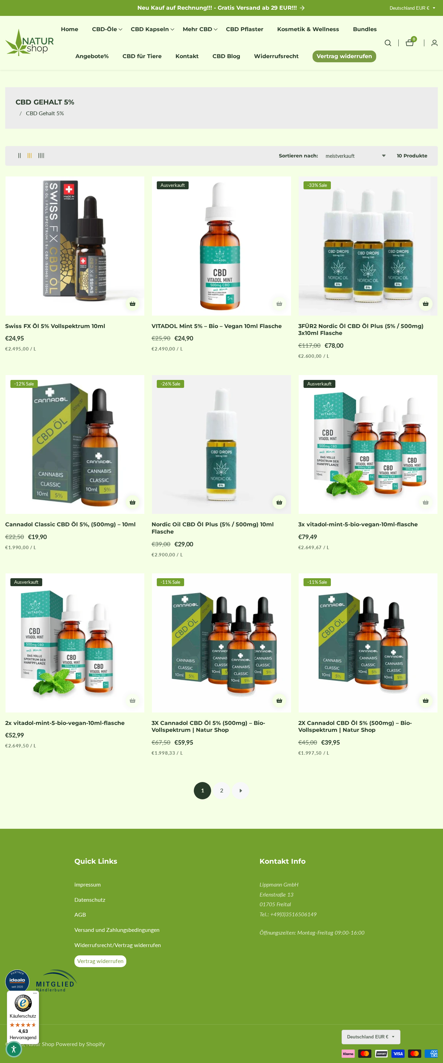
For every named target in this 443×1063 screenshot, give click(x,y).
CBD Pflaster (244, 29)
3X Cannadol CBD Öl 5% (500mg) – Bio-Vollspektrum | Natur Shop (208, 727)
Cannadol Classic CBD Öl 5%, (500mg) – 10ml (70, 524)
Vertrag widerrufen (344, 56)
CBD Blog (226, 56)
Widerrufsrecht (276, 56)
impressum (87, 884)
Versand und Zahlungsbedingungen (117, 929)
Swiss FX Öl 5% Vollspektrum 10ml (55, 326)
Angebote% (92, 56)
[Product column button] (20, 156)
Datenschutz (89, 899)
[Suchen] (391, 42)
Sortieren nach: (298, 156)
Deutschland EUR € (410, 8)
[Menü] (35, 995)
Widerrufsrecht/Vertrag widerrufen (117, 945)
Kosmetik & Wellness (308, 29)
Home (69, 29)
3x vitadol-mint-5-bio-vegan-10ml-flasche (358, 524)
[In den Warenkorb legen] (132, 304)
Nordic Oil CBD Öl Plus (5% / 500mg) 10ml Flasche (213, 528)
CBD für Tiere (142, 56)
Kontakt (187, 56)
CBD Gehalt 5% (45, 113)
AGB (80, 914)
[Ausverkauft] (279, 304)
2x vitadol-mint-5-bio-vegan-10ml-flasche (65, 723)
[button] (104, 29)
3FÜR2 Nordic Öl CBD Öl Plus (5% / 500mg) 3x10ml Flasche (361, 330)
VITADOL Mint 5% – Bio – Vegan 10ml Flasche (217, 326)
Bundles (365, 29)
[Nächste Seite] (240, 790)
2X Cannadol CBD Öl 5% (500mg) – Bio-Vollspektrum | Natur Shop (355, 727)
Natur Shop (40, 1044)
